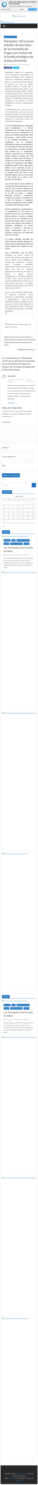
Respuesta (11, 403)
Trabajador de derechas (25, 350)
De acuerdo (32, 9)
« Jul (3, 526)
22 (28, 514)
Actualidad (7, 540)
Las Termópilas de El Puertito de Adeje (18, 549)
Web (3, 466)
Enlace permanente (31, 380)
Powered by (4, 9)
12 (13, 510)
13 (18, 510)
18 (9, 514)
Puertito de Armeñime (16, 543)
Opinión (6, 543)
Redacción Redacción (24, 64)
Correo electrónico (9, 457)
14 (23, 510)
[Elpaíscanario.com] (8, 22)
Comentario (7, 422)
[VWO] (9, 9)
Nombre (5, 448)
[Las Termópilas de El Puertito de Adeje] (19, 536)
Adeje (13, 540)
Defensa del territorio (10, 37)
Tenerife (26, 543)
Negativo (21, 9)
